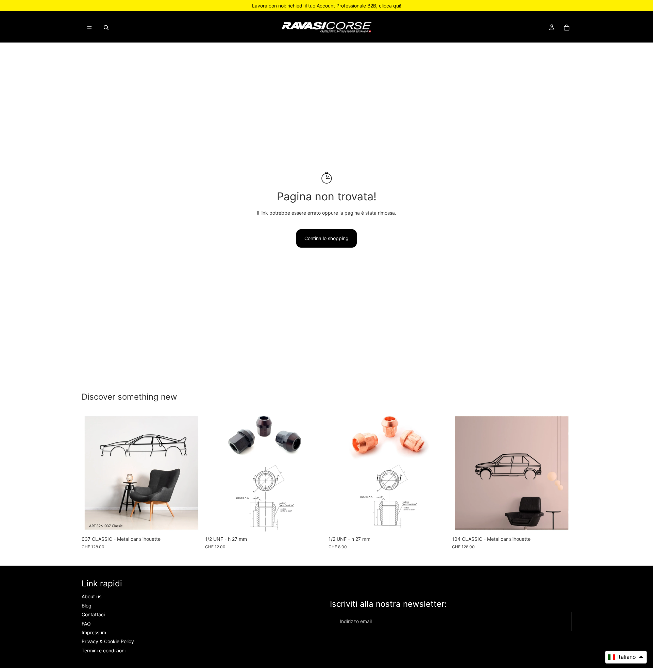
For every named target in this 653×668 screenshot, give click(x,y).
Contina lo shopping (326, 238)
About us (91, 596)
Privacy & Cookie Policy (108, 641)
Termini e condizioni (103, 650)
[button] (626, 657)
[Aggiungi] (314, 522)
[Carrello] (566, 27)
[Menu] (89, 27)
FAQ (86, 624)
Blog (86, 605)
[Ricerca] (106, 27)
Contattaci (93, 614)
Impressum (94, 632)
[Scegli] (190, 522)
